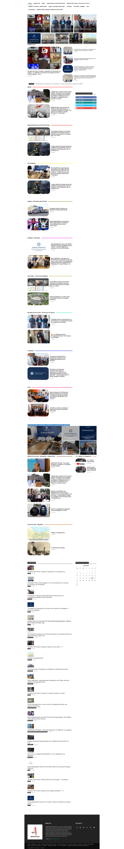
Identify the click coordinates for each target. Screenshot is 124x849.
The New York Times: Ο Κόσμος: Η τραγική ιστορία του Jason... (47, 693)
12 (83, 575)
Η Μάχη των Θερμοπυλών (58, 532)
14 (89, 575)
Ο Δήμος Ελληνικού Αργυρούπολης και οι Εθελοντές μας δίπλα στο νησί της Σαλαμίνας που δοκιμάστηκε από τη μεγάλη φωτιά (61, 148)
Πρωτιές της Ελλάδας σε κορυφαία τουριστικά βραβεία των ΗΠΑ (60, 509)
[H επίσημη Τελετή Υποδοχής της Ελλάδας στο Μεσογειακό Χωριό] (38, 210)
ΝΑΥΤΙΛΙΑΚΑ (77, 27)
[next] (94, 84)
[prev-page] (28, 120)
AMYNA (43, 3)
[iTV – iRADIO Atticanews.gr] (81, 461)
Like (95, 97)
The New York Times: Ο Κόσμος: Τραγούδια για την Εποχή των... (47, 571)
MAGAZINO (85, 41)
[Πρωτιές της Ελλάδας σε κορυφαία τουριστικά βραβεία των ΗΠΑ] (39, 510)
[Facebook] (85, 1)
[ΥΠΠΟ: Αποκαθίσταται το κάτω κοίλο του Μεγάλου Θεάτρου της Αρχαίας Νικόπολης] (38, 298)
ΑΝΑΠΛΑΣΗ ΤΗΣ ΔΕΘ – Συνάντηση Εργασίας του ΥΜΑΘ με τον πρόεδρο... (50, 730)
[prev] (92, 84)
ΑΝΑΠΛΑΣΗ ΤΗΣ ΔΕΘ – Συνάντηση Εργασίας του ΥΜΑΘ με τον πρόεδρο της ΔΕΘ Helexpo (61, 464)
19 (83, 578)
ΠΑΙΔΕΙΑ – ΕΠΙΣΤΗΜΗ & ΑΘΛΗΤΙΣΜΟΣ (57, 6)
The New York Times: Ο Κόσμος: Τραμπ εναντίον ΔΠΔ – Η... (45, 647)
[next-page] (30, 120)
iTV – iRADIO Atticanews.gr (90, 460)
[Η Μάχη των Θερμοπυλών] (89, 38)
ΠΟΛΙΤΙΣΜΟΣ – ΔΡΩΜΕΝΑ (79, 6)
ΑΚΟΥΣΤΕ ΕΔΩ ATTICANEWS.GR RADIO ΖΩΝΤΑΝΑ (91, 469)
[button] (83, 0)
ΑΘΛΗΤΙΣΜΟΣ (30, 720)
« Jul (76, 584)
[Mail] (89, 1)
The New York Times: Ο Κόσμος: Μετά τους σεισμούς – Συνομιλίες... (48, 779)
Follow (94, 99)
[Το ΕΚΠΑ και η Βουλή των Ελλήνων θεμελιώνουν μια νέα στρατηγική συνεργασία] (38, 410)
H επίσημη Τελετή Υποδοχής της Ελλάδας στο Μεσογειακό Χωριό (58, 209)
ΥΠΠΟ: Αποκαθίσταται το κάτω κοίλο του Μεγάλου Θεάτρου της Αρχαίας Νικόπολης (60, 298)
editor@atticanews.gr (55, 838)
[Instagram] (87, 1)
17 (77, 578)
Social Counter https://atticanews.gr (84, 93)
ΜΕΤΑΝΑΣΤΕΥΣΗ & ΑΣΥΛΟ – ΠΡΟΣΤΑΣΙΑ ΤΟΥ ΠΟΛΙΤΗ (78, 3)
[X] (93, 1)
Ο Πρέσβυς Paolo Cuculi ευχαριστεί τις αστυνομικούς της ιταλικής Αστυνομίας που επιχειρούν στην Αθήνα (61, 321)
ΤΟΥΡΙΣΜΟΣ (69, 6)
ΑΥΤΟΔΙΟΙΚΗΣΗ (31, 9)
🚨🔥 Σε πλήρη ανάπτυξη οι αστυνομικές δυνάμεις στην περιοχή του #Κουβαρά (61, 336)
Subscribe (94, 108)
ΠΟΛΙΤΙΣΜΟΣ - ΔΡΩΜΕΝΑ (32, 707)
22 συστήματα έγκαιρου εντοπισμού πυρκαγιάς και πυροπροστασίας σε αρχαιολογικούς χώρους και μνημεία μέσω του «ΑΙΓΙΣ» (61, 133)
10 (77, 575)
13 (86, 575)
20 (86, 578)
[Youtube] (95, 1)
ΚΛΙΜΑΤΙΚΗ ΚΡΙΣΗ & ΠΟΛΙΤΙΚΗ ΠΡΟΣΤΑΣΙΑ (56, 3)
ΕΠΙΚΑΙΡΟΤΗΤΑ (36, 3)
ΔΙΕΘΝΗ (30, 27)
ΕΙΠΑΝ (69, 438)
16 (95, 575)
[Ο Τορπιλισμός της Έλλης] (39, 548)
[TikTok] (91, 1)
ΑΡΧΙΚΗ (30, 3)
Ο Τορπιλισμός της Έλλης (58, 547)
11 (80, 575)
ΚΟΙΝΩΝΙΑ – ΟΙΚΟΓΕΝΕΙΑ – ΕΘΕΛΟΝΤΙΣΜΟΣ (37, 6)
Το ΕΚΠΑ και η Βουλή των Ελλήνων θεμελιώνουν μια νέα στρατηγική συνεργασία (59, 409)
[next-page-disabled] (78, 475)
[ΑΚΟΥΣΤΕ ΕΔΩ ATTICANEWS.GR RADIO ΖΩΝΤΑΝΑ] (81, 469)
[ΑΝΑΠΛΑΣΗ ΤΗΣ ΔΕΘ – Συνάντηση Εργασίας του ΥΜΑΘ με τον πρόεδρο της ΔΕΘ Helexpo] (39, 465)
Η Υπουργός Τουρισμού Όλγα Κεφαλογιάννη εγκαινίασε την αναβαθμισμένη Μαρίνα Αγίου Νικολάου (85, 59)
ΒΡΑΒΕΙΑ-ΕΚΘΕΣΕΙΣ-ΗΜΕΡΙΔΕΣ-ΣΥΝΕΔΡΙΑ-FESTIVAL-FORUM (50, 9)
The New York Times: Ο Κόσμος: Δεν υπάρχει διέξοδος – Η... (46, 791)
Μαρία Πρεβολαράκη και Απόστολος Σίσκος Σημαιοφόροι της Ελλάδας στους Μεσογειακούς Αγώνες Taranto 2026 (59, 223)
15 (92, 575)
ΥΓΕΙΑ (87, 6)
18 (80, 578)
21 (89, 578)
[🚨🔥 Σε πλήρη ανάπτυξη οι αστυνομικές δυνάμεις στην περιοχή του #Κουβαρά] (39, 336)
